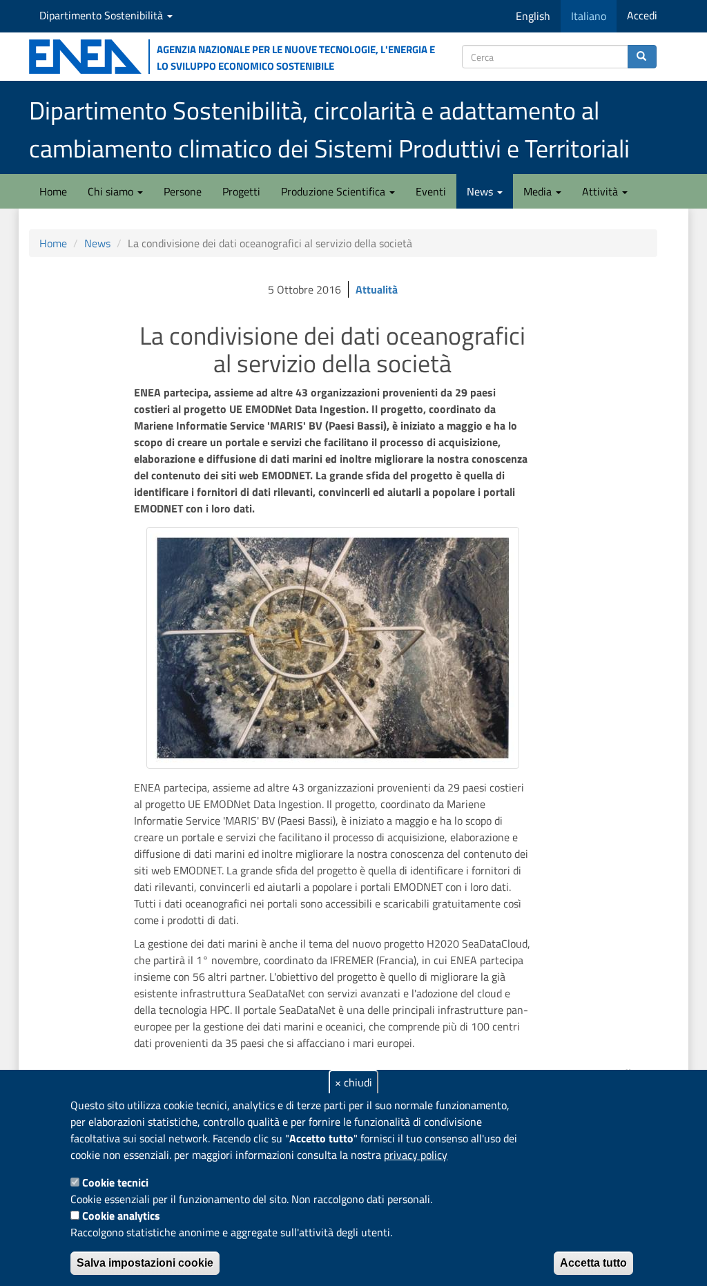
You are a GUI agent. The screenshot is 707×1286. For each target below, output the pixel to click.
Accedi (642, 15)
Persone (183, 191)
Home (53, 191)
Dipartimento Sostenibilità (102, 15)
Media (538, 191)
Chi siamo (112, 191)
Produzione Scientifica (334, 191)
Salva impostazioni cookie (145, 1263)
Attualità (377, 289)
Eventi (431, 191)
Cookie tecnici (115, 1182)
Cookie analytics (121, 1215)
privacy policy (415, 1154)
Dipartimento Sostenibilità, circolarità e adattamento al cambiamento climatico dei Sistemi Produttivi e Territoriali (329, 129)
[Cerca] (642, 56)
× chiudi (353, 1082)
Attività (601, 191)
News (481, 191)
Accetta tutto (593, 1263)
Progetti (241, 191)
